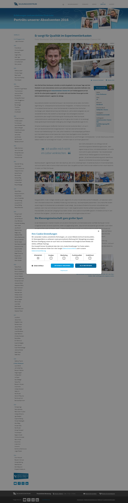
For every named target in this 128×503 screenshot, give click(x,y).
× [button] (98, 231)
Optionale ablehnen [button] (62, 265)
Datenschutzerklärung (39, 251)
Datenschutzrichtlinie (69, 248)
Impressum (64, 270)
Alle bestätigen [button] (86, 265)
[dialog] (64, 251)
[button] (37, 266)
